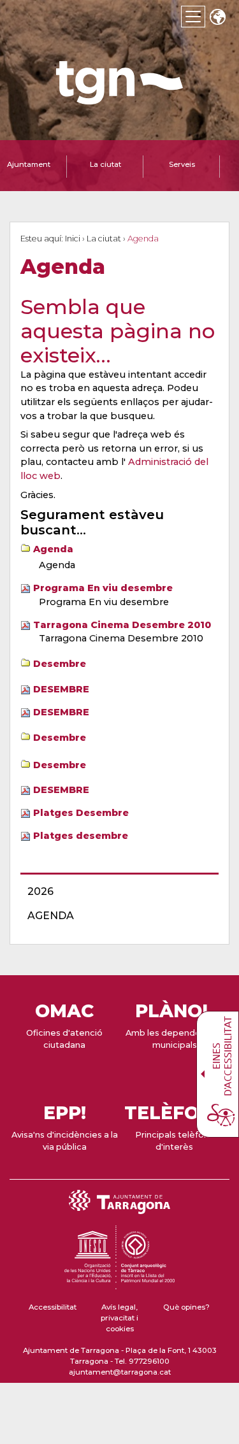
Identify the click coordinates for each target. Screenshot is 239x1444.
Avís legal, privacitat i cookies (119, 1318)
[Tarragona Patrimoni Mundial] (119, 1283)
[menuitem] (115, 892)
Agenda (53, 549)
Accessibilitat (52, 1307)
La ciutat (104, 238)
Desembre (59, 663)
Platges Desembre (81, 813)
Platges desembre (80, 835)
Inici (72, 238)
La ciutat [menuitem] (105, 164)
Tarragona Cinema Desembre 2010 (122, 625)
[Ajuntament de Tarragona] (120, 98)
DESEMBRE (61, 689)
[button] (217, 18)
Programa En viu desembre (103, 588)
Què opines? (186, 1307)
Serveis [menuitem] (182, 164)
